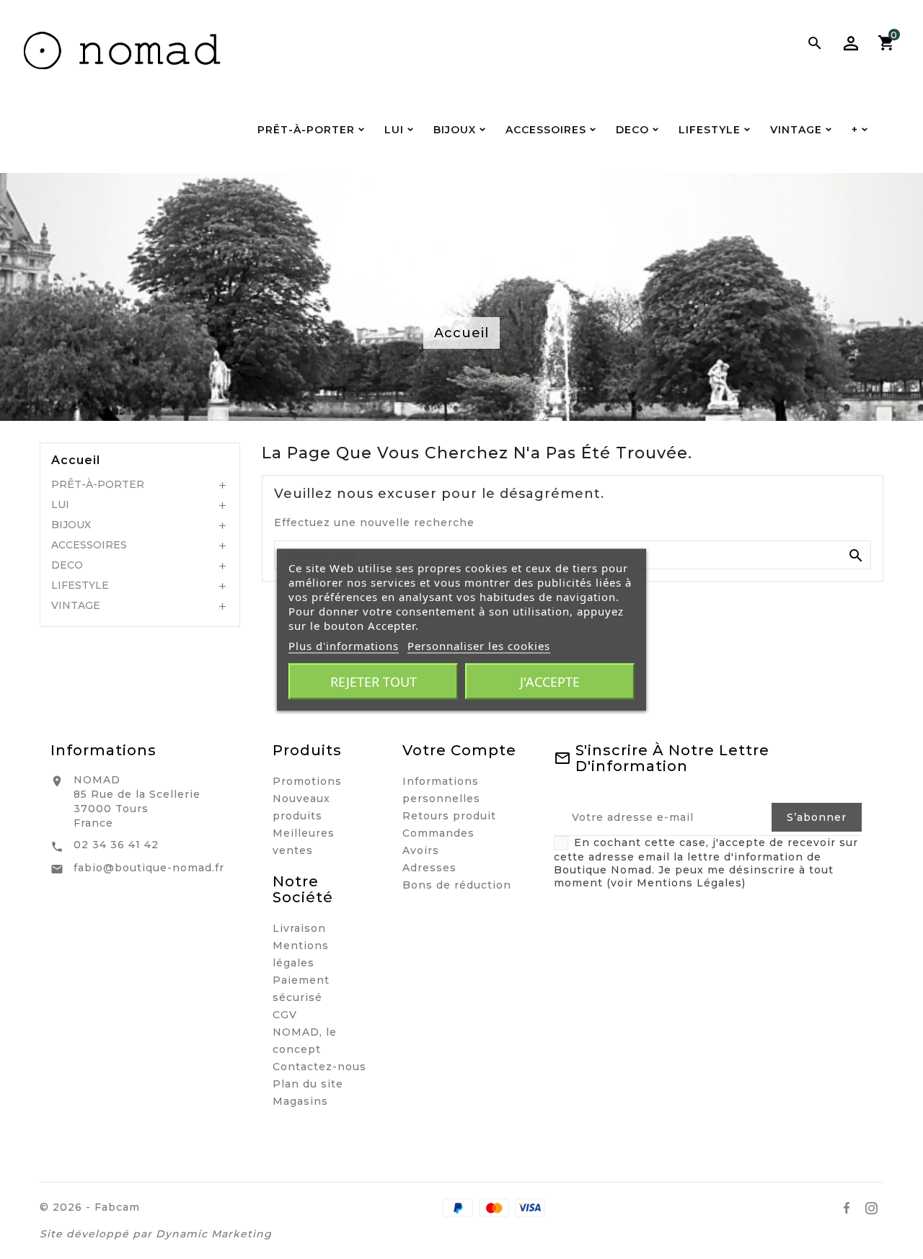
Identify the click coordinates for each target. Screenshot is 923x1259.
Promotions (307, 781)
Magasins (300, 1101)
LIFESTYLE (80, 585)
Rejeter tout (373, 681)
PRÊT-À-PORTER (97, 484)
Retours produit (449, 815)
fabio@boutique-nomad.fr (149, 867)
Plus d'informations (343, 645)
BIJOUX (71, 524)
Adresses (429, 867)
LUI (60, 504)
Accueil (75, 460)
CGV (285, 1014)
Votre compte (459, 750)
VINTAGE (75, 605)
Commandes (438, 833)
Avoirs (420, 850)
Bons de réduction (456, 884)
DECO (67, 565)
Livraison (299, 928)
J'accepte (550, 681)
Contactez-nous (319, 1066)
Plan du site (308, 1083)
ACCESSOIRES (89, 544)
